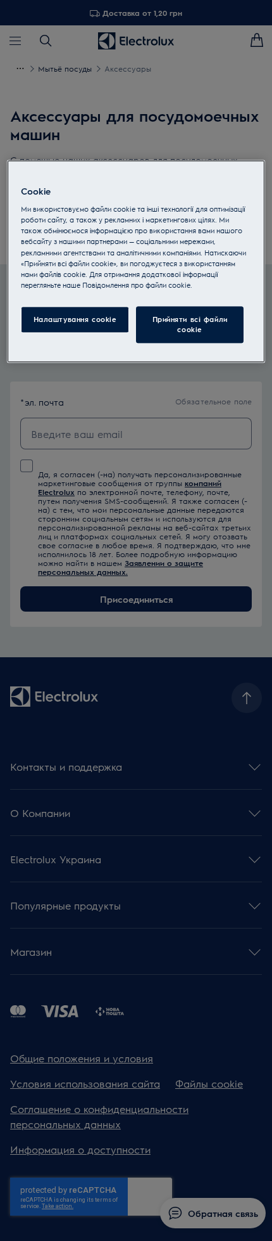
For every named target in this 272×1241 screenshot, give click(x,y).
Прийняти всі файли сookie (190, 324)
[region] (136, 261)
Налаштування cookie (75, 319)
